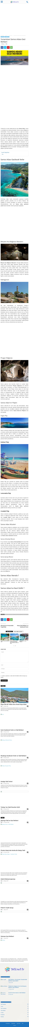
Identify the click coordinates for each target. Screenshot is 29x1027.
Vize (22, 1023)
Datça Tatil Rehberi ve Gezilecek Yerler (22, 626)
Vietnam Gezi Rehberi (7, 936)
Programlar (13, 1023)
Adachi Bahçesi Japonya (8, 879)
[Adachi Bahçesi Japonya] (14, 891)
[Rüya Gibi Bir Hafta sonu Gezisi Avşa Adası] (14, 695)
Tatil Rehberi (3, 1010)
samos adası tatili (18, 614)
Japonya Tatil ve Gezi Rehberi (9, 820)
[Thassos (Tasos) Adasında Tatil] (5, 637)
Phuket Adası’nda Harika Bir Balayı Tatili (13, 850)
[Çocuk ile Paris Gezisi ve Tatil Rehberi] (4, 994)
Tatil (1, 706)
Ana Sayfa (2, 35)
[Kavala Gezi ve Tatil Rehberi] (24, 637)
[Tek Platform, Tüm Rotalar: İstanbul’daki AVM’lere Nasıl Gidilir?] (4, 981)
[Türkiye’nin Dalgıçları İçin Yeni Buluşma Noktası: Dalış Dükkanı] (4, 988)
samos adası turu (25, 614)
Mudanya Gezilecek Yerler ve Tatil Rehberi (13, 756)
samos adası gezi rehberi (10, 614)
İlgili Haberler (9, 631)
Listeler (2, 1012)
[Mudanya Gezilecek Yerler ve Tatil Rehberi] (14, 746)
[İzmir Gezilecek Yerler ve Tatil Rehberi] (14, 721)
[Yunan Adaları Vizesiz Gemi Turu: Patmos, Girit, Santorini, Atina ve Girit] (14, 637)
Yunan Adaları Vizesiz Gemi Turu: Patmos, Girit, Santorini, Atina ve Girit (14, 642)
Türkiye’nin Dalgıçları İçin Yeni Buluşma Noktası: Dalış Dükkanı (17, 986)
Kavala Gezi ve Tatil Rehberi (23, 641)
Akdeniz (2, 1016)
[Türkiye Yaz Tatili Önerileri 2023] (14, 798)
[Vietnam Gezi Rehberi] (14, 948)
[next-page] (15, 645)
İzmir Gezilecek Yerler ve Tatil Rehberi (12, 730)
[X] (5, 47)
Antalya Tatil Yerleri (6, 781)
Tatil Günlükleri (3, 1008)
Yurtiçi (2, 1006)
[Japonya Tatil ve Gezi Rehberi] (14, 833)
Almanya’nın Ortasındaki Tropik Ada (7, 626)
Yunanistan (10, 35)
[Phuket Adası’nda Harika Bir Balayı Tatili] (14, 862)
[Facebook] (2, 47)
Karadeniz (3, 1014)
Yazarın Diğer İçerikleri (18, 631)
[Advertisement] (14, 19)
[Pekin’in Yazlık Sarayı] (14, 920)
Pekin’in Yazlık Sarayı (7, 908)
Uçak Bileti (18, 1023)
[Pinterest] (8, 47)
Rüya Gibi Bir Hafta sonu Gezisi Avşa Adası (14, 704)
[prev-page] (13, 645)
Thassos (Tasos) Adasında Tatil (5, 641)
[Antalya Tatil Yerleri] (14, 772)
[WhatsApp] (11, 47)
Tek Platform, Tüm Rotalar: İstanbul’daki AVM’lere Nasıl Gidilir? (17, 980)
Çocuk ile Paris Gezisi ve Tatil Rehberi (16, 992)
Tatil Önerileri (3, 1004)
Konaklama (8, 1023)
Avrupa (6, 35)
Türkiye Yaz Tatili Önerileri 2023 (10, 807)
